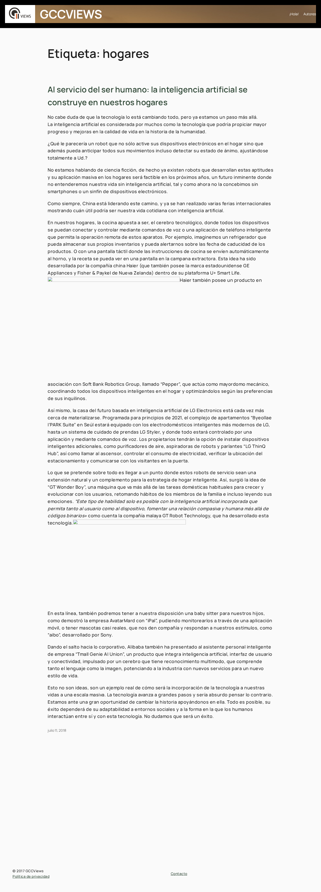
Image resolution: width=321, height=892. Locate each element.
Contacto (179, 873)
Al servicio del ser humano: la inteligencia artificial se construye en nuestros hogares (148, 96)
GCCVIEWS (71, 14)
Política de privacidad (31, 876)
